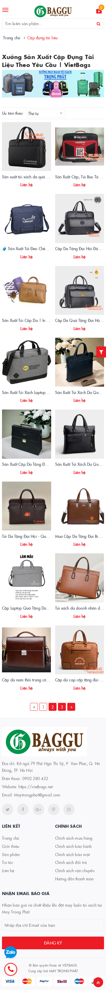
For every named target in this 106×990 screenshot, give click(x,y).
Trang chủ (10, 838)
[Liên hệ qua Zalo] (10, 952)
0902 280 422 (35, 778)
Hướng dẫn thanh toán (74, 878)
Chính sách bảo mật (72, 854)
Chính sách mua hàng (74, 838)
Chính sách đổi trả (71, 862)
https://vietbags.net (35, 786)
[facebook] (23, 809)
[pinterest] (69, 809)
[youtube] (53, 809)
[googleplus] (38, 809)
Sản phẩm (11, 854)
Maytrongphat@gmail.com (37, 795)
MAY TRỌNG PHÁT (63, 970)
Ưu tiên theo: (13, 113)
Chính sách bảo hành (73, 846)
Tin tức (7, 862)
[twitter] (7, 809)
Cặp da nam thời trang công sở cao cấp (36, 680)
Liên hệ (8, 870)
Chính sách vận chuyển (74, 870)
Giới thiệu (11, 846)
